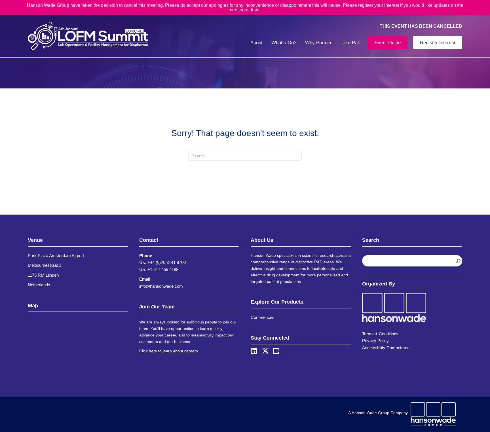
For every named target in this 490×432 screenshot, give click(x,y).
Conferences (262, 317)
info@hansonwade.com (161, 286)
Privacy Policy (375, 340)
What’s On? (283, 42)
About (256, 42)
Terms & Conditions (380, 333)
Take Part (351, 42)
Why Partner (318, 42)
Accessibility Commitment (386, 347)
